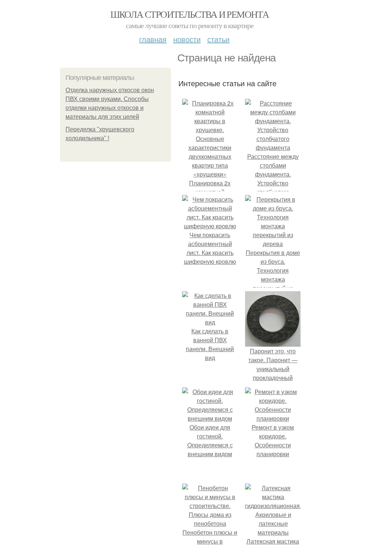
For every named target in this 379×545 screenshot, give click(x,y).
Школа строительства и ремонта (189, 14)
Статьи (218, 39)
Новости (187, 39)
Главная (153, 39)
